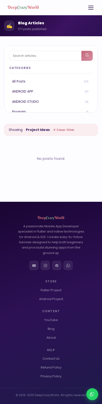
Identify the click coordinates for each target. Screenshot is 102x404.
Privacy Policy (51, 376)
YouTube (51, 320)
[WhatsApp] (68, 265)
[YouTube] (33, 265)
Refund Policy (51, 367)
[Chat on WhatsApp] (92, 394)
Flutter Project (51, 290)
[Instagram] (45, 265)
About (51, 337)
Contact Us (51, 358)
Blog (51, 328)
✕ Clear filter (63, 130)
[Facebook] (56, 265)
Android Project (51, 299)
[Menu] (90, 7)
